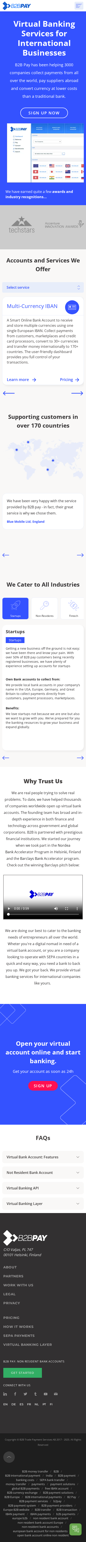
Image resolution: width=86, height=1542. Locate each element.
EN (5, 1404)
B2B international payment (22, 1475)
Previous (8, 393)
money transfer (16, 1484)
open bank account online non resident (43, 1535)
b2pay (57, 1501)
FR (29, 1404)
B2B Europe (12, 1497)
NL (37, 1404)
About (10, 1267)
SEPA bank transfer (52, 1480)
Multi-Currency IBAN (32, 305)
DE (13, 1404)
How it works (18, 1327)
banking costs (25, 1480)
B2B (56, 1471)
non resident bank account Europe (40, 1523)
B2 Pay (71, 1497)
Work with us (18, 1285)
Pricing (66, 379)
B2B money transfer (35, 1471)
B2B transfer (43, 1510)
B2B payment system (22, 1505)
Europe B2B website (16, 1510)
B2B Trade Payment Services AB (38, 1439)
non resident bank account (50, 1518)
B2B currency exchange (22, 1493)
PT (44, 1404)
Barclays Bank (31, 858)
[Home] (17, 5)
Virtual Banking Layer (27, 1345)
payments (38, 1484)
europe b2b (20, 1518)
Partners (13, 1276)
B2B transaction (66, 1510)
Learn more (18, 379)
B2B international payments (43, 1497)
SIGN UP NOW (44, 112)
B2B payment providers (56, 1505)
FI (51, 1404)
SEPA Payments (19, 1336)
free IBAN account (57, 1488)
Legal (9, 1294)
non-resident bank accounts (40, 1527)
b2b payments (65, 1514)
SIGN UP (43, 1085)
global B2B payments (25, 1488)
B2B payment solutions (58, 1493)
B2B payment (67, 1475)
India (49, 1475)
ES (21, 1404)
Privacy (11, 1303)
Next (77, 393)
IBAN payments (40, 1514)
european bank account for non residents (40, 1531)
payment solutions (62, 1484)
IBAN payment (15, 1514)
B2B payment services (33, 1501)
